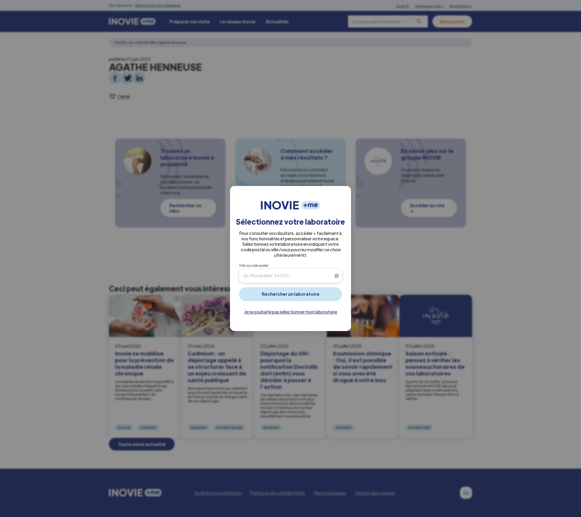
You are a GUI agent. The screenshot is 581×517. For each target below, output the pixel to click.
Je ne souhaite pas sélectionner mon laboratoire (290, 311)
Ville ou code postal (253, 265)
